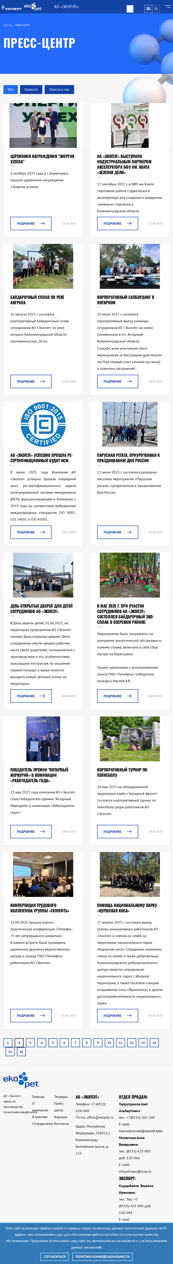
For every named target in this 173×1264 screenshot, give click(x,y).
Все (10, 89)
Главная (38, 1096)
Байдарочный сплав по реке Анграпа (37, 299)
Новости (31, 89)
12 (132, 1043)
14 (154, 1043)
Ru (148, 8)
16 (21, 1052)
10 (109, 1043)
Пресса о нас (59, 89)
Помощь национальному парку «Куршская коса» (127, 907)
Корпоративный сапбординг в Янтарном (125, 299)
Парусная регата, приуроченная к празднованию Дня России (128, 457)
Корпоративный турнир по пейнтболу (122, 772)
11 (120, 1043)
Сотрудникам (42, 1123)
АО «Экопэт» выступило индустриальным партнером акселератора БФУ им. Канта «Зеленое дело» (124, 164)
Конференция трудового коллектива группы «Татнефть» (39, 907)
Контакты (61, 1123)
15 (10, 1052)
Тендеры (61, 1096)
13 (143, 1043)
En (156, 8)
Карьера (60, 1117)
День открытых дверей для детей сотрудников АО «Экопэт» (41, 608)
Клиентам (40, 1117)
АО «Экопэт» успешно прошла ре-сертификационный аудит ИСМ (41, 457)
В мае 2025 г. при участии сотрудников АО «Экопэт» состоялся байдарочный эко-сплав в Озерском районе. (125, 614)
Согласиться (55, 1256)
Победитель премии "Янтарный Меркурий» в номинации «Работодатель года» (39, 775)
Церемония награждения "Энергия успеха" (42, 158)
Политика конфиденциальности (102, 1256)
